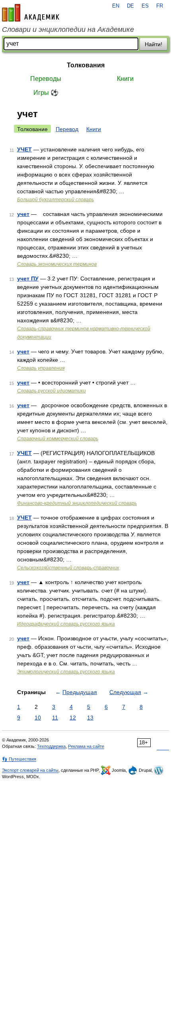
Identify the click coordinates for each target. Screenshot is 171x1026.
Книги (125, 78)
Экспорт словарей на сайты (30, 770)
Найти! (153, 44)
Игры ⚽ (45, 92)
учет (23, 214)
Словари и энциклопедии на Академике (68, 29)
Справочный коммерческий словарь (57, 438)
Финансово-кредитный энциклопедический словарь (77, 503)
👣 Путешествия (19, 759)
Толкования (86, 65)
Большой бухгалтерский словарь (55, 199)
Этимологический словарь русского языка (66, 672)
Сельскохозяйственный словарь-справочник (68, 568)
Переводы (45, 78)
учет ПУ (28, 278)
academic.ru (30, 13)
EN (115, 6)
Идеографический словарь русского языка (66, 624)
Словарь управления (40, 368)
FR (159, 6)
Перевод (67, 129)
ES (145, 6)
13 (90, 717)
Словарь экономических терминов (57, 264)
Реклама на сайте (86, 746)
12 (73, 717)
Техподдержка (51, 746)
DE (130, 6)
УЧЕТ (24, 149)
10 (38, 717)
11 (55, 717)
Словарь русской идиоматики (51, 391)
